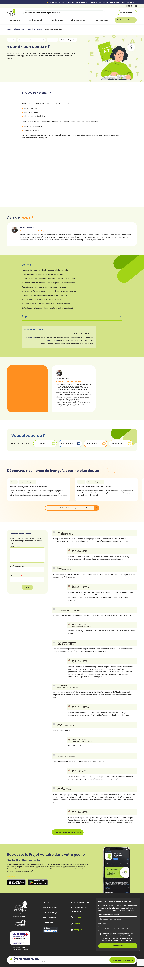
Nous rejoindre (49, 917)
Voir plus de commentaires (66, 832)
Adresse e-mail (16, 576)
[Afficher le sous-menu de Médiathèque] (66, 20)
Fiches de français (78, 20)
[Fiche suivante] (112, 470)
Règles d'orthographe (23, 29)
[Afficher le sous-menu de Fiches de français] (89, 20)
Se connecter (128, 13)
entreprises (132, 2)
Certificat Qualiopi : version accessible (20, 948)
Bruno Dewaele (30, 337)
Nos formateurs (50, 907)
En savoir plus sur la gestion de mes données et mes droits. (118, 939)
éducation (93, 2)
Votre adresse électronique (109, 914)
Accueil (10, 29)
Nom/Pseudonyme (17, 566)
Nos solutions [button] (14, 20)
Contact (46, 902)
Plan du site (48, 922)
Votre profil (103, 924)
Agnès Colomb (52, 340)
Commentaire (15, 546)
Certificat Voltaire (36, 20)
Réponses (28, 316)
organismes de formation (111, 2)
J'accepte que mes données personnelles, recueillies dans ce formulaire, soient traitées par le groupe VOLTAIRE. (119, 937)
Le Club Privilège (50, 912)
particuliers (79, 2)
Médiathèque (57, 20)
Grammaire (37, 29)
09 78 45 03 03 (131, 6)
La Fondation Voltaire (79, 902)
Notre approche (101, 20)
